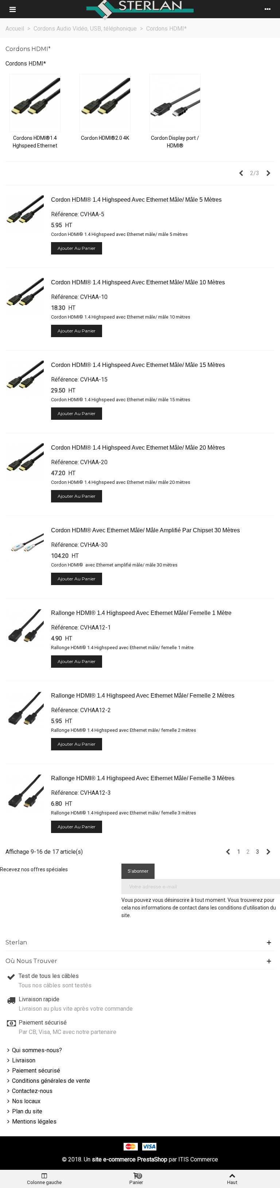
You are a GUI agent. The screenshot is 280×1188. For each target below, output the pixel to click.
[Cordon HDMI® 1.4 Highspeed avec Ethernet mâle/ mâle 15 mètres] (24, 380)
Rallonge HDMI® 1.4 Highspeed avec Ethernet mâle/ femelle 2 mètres (142, 695)
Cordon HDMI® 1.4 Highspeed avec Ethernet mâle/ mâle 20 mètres (138, 448)
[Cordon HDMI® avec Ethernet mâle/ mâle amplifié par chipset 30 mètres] (24, 545)
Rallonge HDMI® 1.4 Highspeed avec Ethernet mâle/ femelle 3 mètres (142, 778)
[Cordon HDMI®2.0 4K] (105, 103)
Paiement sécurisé (36, 1070)
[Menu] (12, 9)
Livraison (23, 1060)
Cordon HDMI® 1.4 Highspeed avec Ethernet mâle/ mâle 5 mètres (136, 200)
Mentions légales (34, 1121)
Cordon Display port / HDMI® (175, 142)
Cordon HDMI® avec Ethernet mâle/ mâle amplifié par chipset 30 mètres (145, 530)
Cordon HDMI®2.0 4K (105, 138)
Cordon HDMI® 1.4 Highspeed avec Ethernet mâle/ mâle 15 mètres (138, 365)
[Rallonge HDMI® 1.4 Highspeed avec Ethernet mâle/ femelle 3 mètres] (24, 793)
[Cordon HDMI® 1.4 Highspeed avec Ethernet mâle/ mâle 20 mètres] (24, 462)
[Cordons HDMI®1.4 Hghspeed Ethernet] (35, 103)
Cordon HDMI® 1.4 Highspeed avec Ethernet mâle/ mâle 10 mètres (138, 282)
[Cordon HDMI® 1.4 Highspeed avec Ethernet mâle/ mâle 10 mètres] (24, 297)
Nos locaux (26, 1101)
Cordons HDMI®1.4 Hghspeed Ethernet (35, 142)
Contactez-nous (32, 1091)
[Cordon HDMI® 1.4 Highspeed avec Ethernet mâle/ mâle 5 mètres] (24, 214)
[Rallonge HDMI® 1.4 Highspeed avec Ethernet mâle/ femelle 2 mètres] (24, 710)
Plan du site (27, 1111)
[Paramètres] (268, 9)
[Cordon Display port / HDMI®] (175, 103)
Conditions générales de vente (51, 1080)
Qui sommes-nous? (37, 1050)
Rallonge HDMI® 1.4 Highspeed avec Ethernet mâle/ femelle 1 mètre (141, 613)
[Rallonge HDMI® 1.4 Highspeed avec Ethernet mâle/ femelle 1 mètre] (24, 628)
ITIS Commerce (198, 1159)
